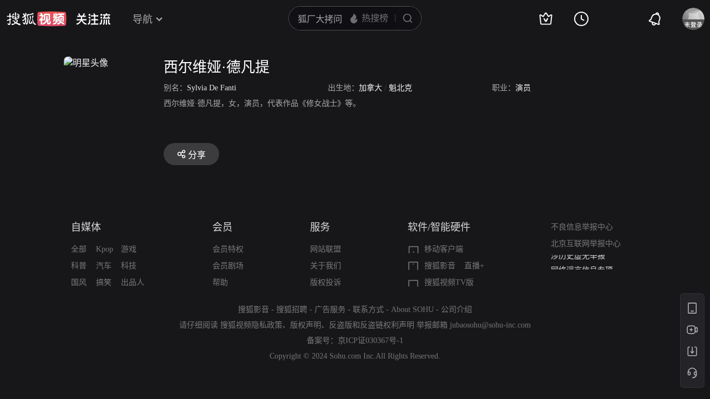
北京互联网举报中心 (586, 243)
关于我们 (325, 266)
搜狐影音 (439, 266)
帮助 (220, 282)
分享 (197, 155)
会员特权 (228, 249)
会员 (222, 227)
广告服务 (330, 309)
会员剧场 (228, 266)
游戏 (128, 249)
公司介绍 (456, 309)
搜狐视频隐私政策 (251, 325)
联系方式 (368, 309)
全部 (79, 249)
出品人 (132, 282)
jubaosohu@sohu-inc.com (490, 325)
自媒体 (86, 227)
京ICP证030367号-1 (370, 340)
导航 (143, 19)
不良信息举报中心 (582, 227)
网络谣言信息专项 (582, 264)
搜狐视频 (37, 19)
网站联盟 (325, 249)
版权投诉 (325, 282)
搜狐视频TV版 (449, 282)
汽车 (103, 266)
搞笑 (103, 282)
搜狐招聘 (291, 309)
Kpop (104, 249)
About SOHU (412, 309)
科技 (128, 266)
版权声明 (305, 325)
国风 (79, 282)
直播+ (474, 266)
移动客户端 (443, 249)
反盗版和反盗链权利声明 (371, 325)
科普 (79, 266)
